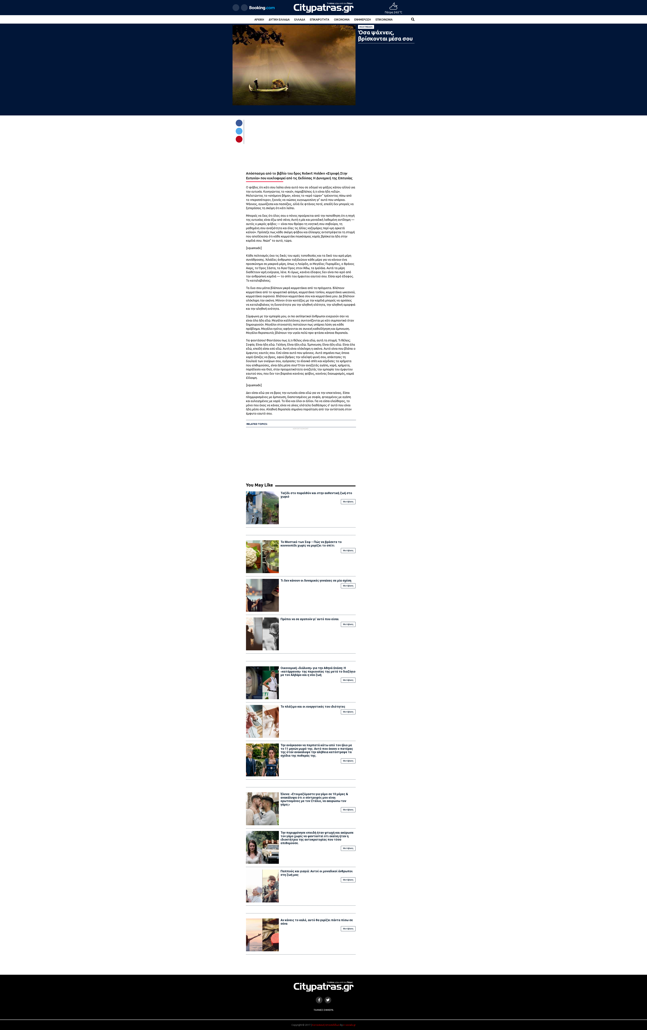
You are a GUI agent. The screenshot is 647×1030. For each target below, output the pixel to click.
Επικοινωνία (384, 19)
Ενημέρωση (362, 19)
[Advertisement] (300, 453)
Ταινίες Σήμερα (323, 1010)
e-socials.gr (349, 1025)
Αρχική (259, 19)
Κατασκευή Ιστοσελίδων (326, 1025)
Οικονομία (342, 19)
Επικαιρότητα (319, 19)
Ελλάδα (299, 19)
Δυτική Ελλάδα (279, 19)
